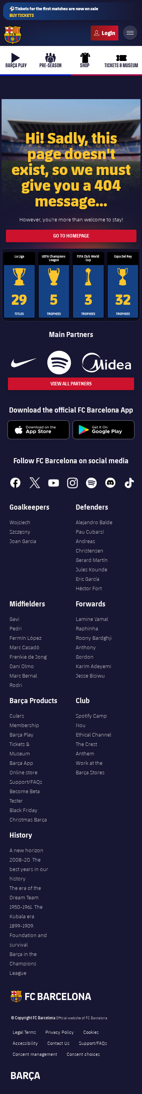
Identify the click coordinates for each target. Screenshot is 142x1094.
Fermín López (25, 638)
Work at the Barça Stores (90, 767)
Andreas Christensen (89, 546)
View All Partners (71, 384)
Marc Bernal (23, 675)
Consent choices (83, 1054)
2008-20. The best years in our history (28, 869)
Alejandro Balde (94, 522)
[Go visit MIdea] (106, 362)
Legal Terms (24, 1032)
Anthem (85, 753)
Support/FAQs (25, 782)
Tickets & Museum (19, 749)
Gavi (14, 619)
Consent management (35, 1054)
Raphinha (87, 628)
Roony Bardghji (94, 638)
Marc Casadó (24, 647)
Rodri (15, 685)
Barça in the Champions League (23, 963)
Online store (23, 772)
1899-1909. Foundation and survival (28, 935)
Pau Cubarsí (90, 532)
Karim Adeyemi (93, 666)
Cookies (91, 1032)
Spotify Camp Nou (91, 720)
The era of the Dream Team (25, 893)
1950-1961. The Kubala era (26, 911)
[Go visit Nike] (23, 362)
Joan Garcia (22, 541)
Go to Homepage (71, 236)
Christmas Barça (28, 819)
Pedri (15, 628)
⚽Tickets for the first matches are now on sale (53, 12)
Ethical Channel (93, 734)
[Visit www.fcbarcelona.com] (12, 35)
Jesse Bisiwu (90, 675)
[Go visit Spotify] (59, 362)
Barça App (21, 763)
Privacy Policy (59, 1032)
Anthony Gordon (86, 652)
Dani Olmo (21, 666)
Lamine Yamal (92, 619)
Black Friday (23, 810)
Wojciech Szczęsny (19, 527)
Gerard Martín (92, 560)
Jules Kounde (91, 569)
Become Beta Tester (24, 796)
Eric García (87, 579)
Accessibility (25, 1043)
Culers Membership (24, 720)
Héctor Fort (89, 588)
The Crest (86, 744)
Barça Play (21, 734)
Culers (104, 33)
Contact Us (58, 1043)
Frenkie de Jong (28, 657)
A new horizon (26, 850)
